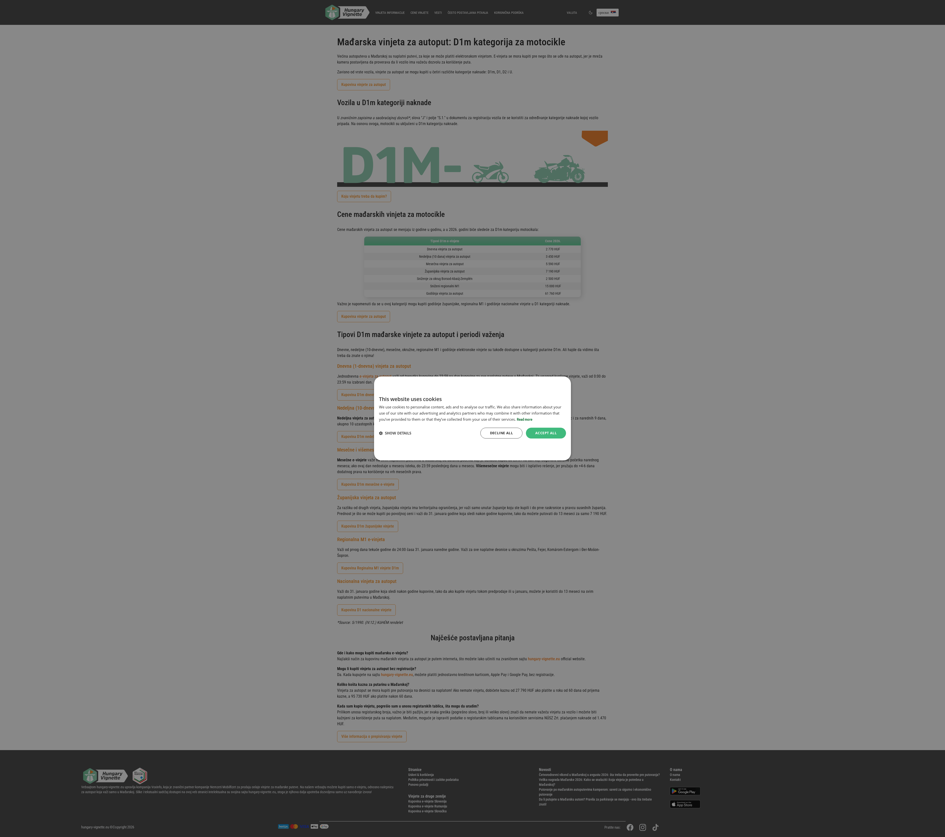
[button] (395, 433)
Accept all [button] (546, 433)
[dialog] (472, 418)
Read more (524, 419)
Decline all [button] (501, 433)
